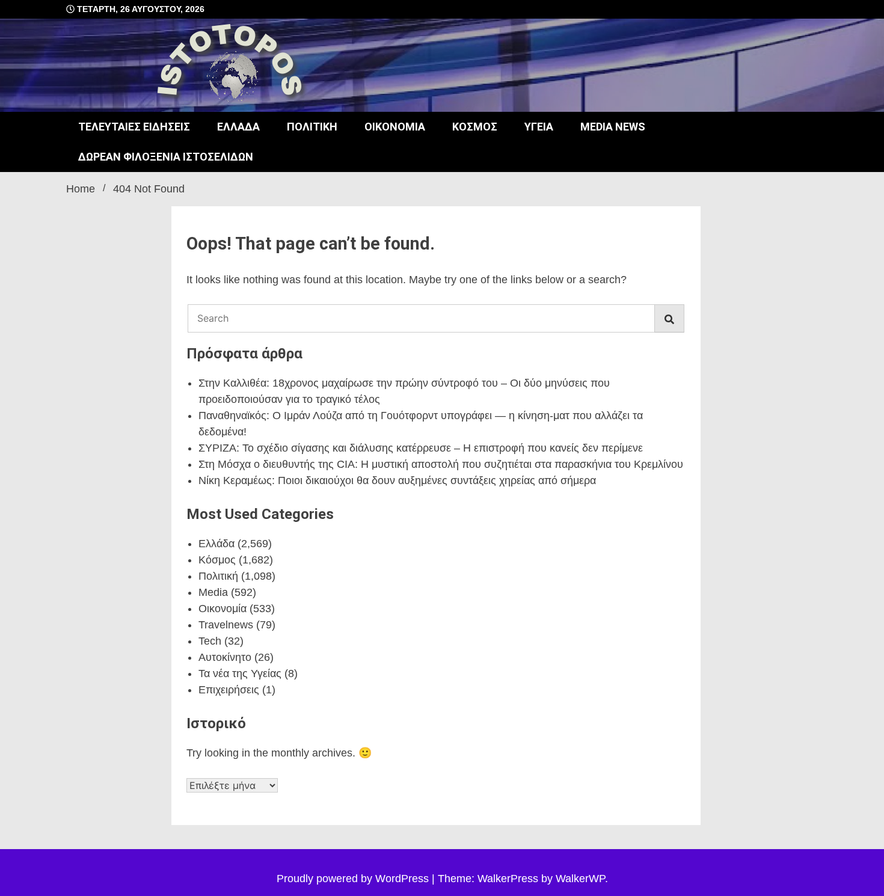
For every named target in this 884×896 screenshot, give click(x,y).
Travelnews (225, 625)
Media (213, 592)
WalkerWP (580, 879)
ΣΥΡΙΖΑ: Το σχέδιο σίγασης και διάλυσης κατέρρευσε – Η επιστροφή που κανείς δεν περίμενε (420, 448)
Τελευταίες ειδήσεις (134, 126)
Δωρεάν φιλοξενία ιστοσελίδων (165, 156)
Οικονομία (394, 126)
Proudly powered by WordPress (354, 879)
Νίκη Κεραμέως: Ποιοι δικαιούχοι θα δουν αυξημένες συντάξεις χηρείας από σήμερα (397, 480)
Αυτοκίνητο (224, 657)
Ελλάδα (238, 126)
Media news (612, 126)
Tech (209, 641)
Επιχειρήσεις (228, 690)
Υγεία (538, 126)
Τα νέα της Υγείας (239, 673)
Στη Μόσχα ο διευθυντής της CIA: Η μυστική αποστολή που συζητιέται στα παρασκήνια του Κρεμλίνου (440, 464)
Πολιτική (312, 126)
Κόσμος (474, 126)
